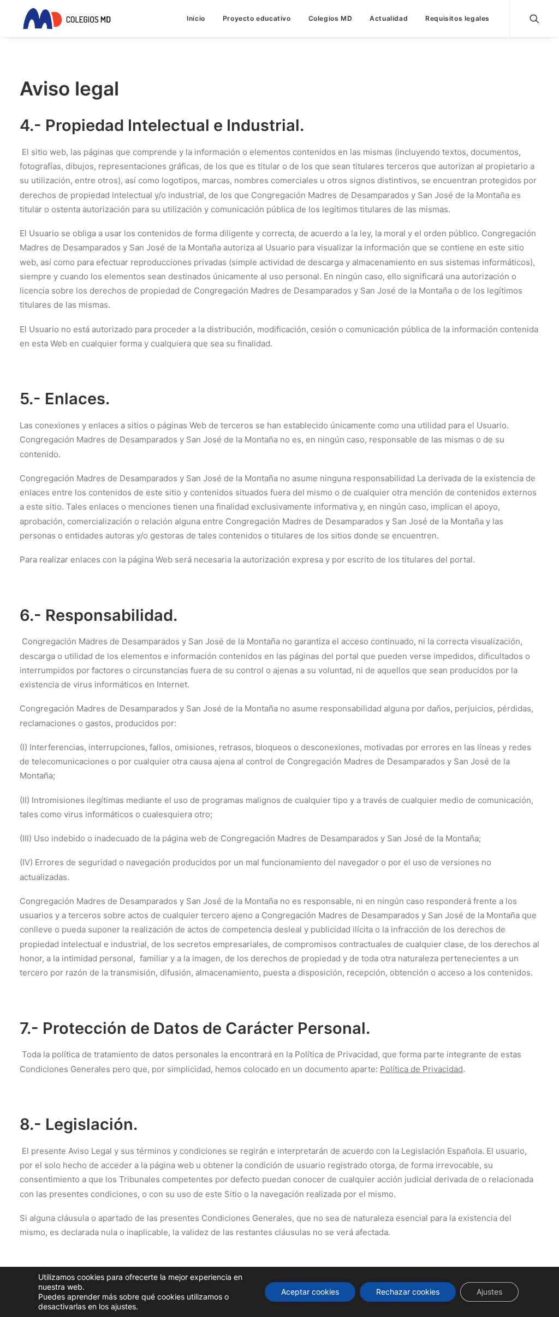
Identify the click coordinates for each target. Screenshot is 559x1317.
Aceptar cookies (310, 1291)
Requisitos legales (457, 18)
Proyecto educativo (257, 18)
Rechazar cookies (407, 1291)
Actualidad (389, 18)
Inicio (196, 18)
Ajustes (489, 1291)
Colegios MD (330, 18)
